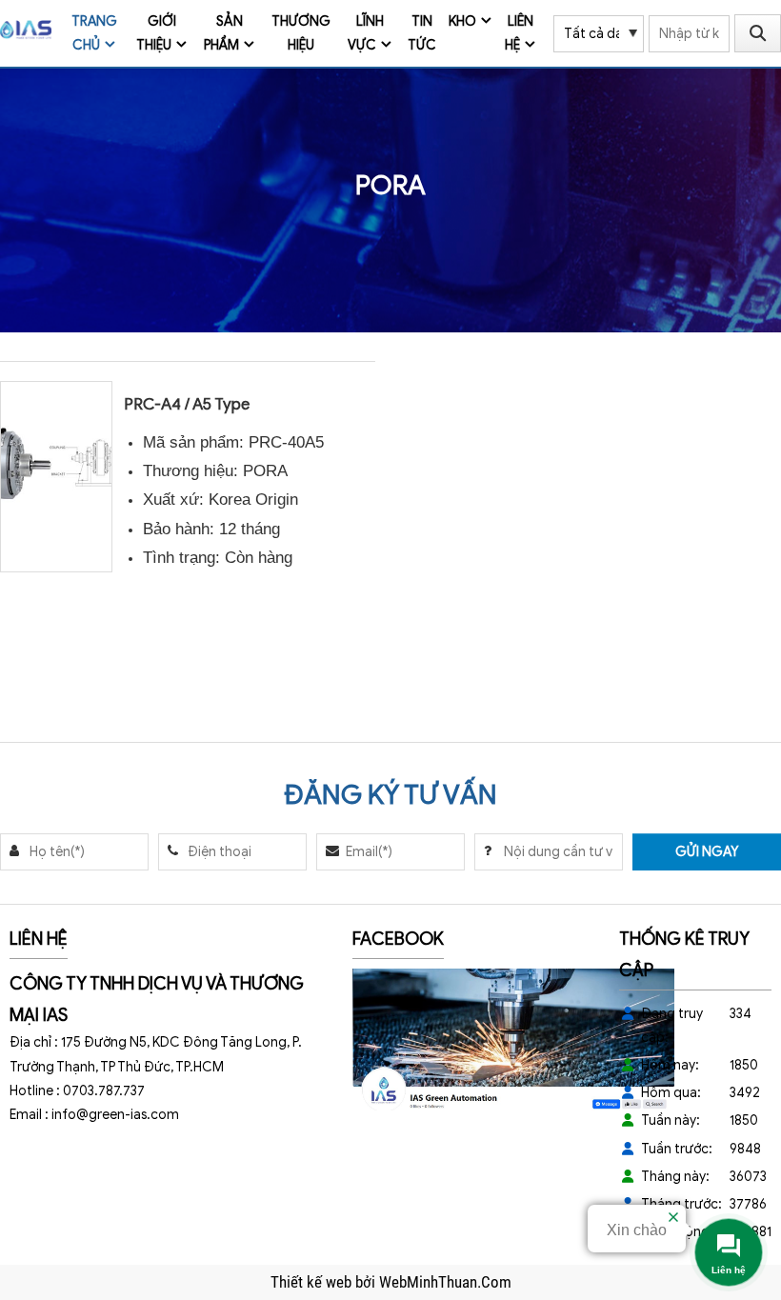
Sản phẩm (223, 33)
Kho (462, 21)
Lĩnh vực (366, 33)
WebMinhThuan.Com (445, 1281)
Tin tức (422, 33)
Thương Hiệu (300, 33)
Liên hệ (519, 33)
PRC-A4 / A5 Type (187, 404)
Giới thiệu (156, 33)
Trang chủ (94, 33)
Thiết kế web (312, 1281)
